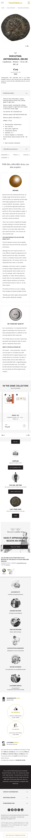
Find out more (15, 547)
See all (15, 441)
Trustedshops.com (21, 563)
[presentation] (4, 46)
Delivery (15, 154)
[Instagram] (18, 809)
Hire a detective (15, 491)
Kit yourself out (15, 467)
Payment (25, 154)
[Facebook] (9, 809)
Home (3, 7)
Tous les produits (11, 7)
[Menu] (14, 569)
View (15, 516)
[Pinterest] (15, 809)
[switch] (10, 573)
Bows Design (11, 826)
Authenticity (4, 154)
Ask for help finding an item (15, 835)
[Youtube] (22, 809)
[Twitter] (12, 809)
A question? (4, 157)
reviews (8, 564)
